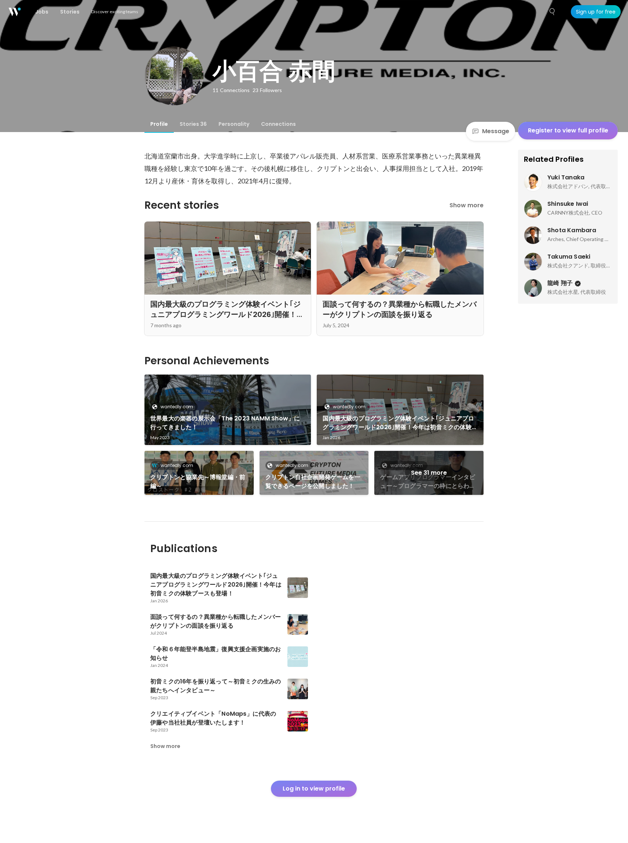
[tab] (159, 124)
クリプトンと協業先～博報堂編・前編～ (197, 481)
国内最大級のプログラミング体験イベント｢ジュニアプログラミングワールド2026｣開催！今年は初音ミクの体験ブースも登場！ (398, 423)
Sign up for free (596, 11)
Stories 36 (193, 124)
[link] (227, 410)
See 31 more (429, 472)
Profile (159, 124)
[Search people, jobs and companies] (552, 11)
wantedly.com (177, 407)
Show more (466, 205)
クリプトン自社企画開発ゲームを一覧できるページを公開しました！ (312, 481)
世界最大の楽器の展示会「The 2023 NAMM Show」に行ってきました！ (225, 422)
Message (495, 131)
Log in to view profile (314, 788)
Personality (233, 124)
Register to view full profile (568, 130)
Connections (278, 124)
